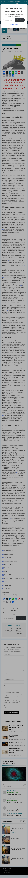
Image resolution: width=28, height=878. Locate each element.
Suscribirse (20, 20)
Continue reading (14, 24)
